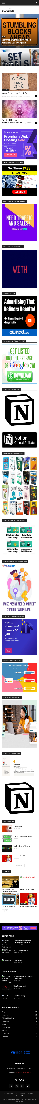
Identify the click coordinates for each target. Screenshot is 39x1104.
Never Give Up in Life (27, 889)
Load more (19, 865)
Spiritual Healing (9, 120)
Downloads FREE (9, 1094)
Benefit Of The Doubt (8, 906)
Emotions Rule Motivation (22, 856)
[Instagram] (17, 1086)
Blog (3, 36)
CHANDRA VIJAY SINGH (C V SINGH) (12, 46)
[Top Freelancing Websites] (7, 848)
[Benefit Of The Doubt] (10, 899)
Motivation (5, 90)
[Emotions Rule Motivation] (7, 858)
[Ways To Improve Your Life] (19, 82)
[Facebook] (11, 1086)
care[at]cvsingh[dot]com (23, 1072)
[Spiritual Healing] (19, 109)
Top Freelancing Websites (22, 846)
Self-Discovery (18, 826)
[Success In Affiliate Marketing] (7, 838)
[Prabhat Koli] (7, 962)
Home (4, 8)
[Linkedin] (22, 1086)
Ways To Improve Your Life (14, 93)
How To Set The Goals (21, 950)
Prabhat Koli (18, 960)
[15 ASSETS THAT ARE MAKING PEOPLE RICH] (7, 979)
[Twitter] (28, 1086)
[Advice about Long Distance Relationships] (10, 882)
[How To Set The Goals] (15, 60)
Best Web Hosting (19, 996)
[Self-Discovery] (7, 829)
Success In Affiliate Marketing (23, 836)
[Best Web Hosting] (7, 998)
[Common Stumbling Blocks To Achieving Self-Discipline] (19, 31)
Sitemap (22, 1094)
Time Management (20, 986)
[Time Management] (7, 988)
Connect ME (19, 1096)
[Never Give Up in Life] (28, 882)
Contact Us (30, 1094)
